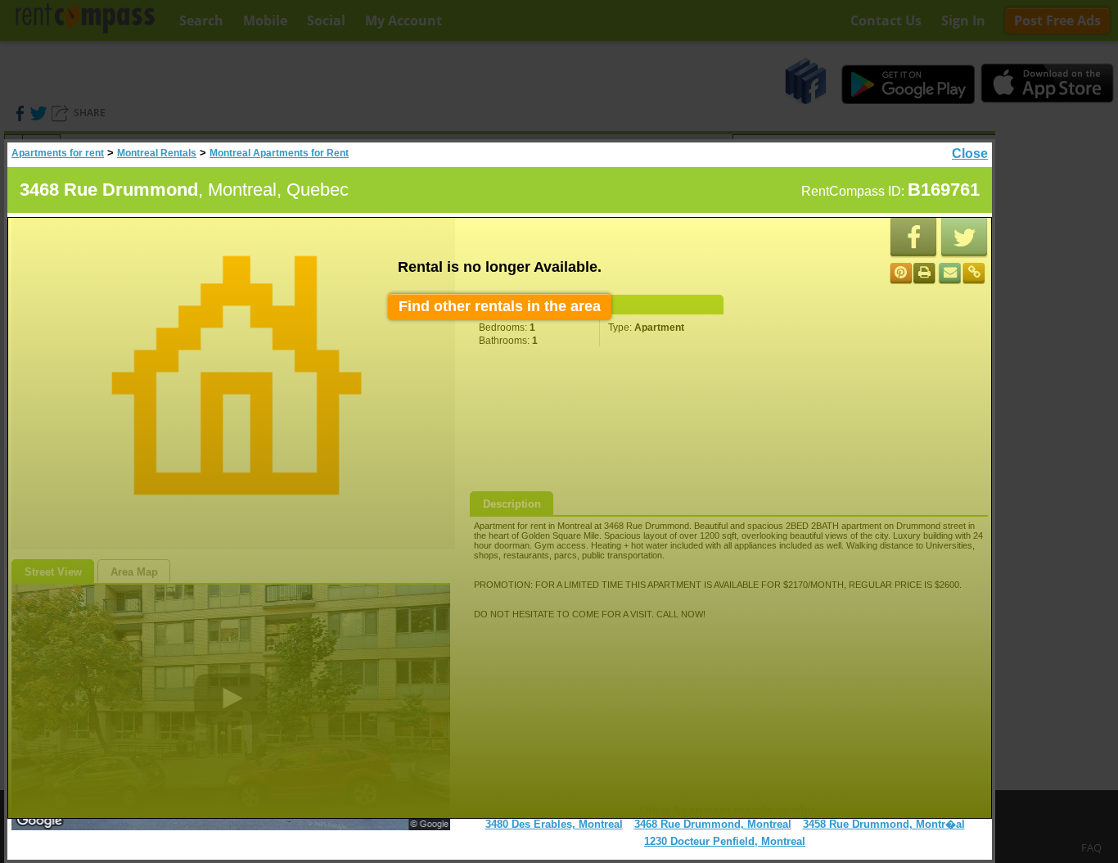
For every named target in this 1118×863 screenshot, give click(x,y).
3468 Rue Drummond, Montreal (712, 824)
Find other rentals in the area (500, 306)
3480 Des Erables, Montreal (554, 824)
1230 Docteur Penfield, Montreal (724, 841)
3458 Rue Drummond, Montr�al (884, 824)
